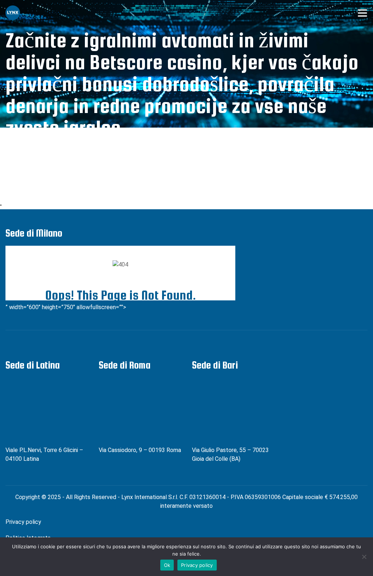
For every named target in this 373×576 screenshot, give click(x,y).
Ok (167, 565)
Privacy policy (23, 521)
